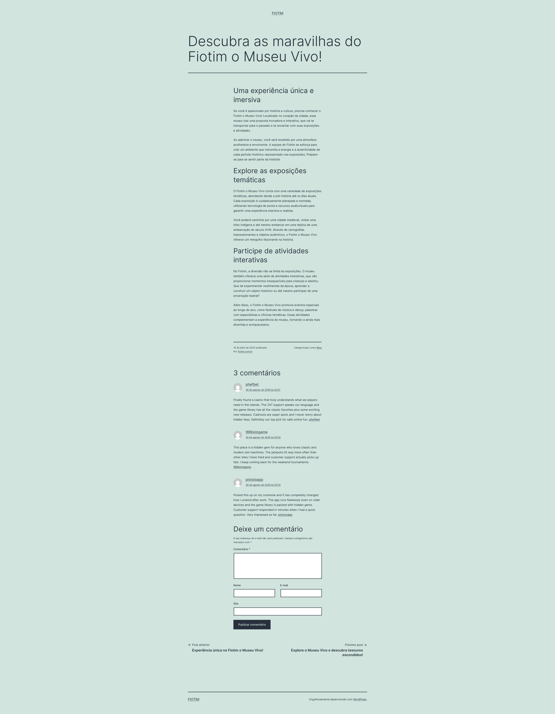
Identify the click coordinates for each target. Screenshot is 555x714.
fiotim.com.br (245, 351)
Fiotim (277, 13)
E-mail (284, 585)
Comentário (241, 549)
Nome (237, 585)
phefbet (252, 384)
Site (235, 603)
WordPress (359, 699)
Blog (319, 347)
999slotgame (257, 432)
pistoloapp (254, 479)
